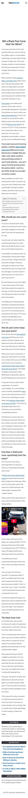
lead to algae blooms (9, 115)
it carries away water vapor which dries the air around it (13, 366)
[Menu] (2, 3)
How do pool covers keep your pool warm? (12, 204)
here (24, 391)
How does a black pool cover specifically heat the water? (10, 208)
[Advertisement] (14, 23)
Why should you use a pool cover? (12, 201)
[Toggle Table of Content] (23, 198)
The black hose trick (8, 211)
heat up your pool (13, 124)
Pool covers (6, 103)
